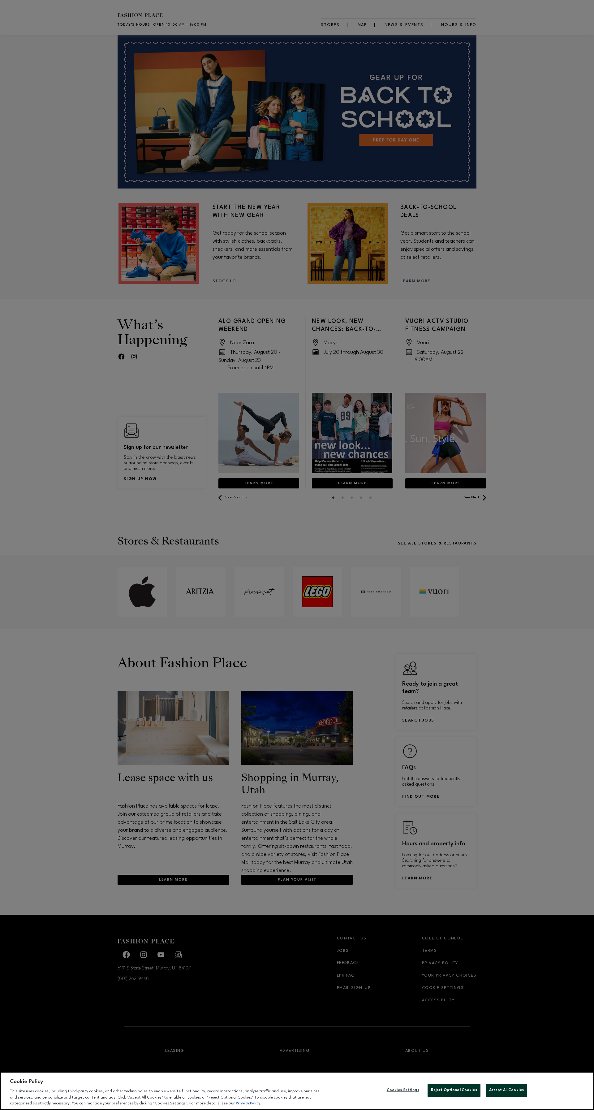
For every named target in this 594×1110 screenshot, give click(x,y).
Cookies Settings (403, 1090)
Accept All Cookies (506, 1090)
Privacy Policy (248, 1103)
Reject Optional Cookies (454, 1090)
